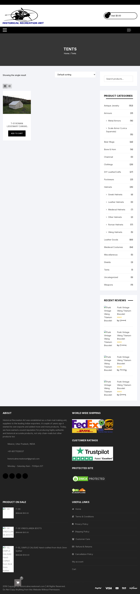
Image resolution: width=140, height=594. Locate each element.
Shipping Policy (82, 531)
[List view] (9, 86)
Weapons (108, 284)
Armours (108, 113)
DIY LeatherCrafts (112, 172)
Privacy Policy (81, 524)
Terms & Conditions (84, 516)
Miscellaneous (111, 254)
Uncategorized (111, 277)
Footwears (109, 179)
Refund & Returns (84, 546)
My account (77, 561)
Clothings (108, 164)
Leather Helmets (116, 202)
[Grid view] (5, 86)
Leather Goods (111, 239)
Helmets (108, 187)
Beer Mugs (109, 142)
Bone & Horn (110, 149)
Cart (74, 569)
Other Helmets (115, 217)
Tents (106, 269)
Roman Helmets (115, 224)
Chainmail (108, 157)
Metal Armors (114, 120)
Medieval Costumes (113, 247)
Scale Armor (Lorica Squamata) (116, 130)
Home (66, 53)
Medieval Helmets (116, 209)
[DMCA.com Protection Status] (104, 479)
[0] (17, 582)
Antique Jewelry (111, 105)
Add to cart (17, 133)
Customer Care (83, 539)
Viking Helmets (115, 232)
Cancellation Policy (84, 554)
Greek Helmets (115, 194)
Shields (107, 262)
